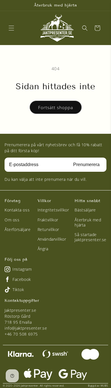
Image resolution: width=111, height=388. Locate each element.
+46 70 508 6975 (21, 334)
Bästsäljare (85, 210)
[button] (11, 28)
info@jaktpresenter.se (26, 328)
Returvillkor (48, 229)
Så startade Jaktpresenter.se (90, 237)
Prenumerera (86, 164)
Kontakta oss (17, 210)
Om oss (12, 219)
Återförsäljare (17, 229)
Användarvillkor (52, 239)
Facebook (22, 279)
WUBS (104, 385)
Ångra (43, 248)
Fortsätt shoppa (55, 107)
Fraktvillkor (48, 219)
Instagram (22, 269)
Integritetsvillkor (53, 210)
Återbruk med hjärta (88, 222)
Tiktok (18, 289)
